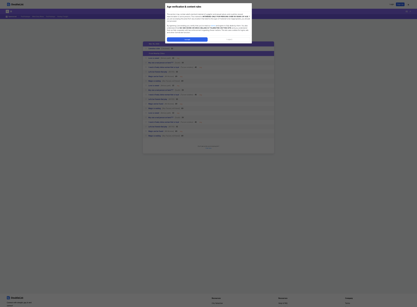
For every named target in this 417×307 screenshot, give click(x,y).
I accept (187, 39)
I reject (229, 39)
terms (213, 26)
